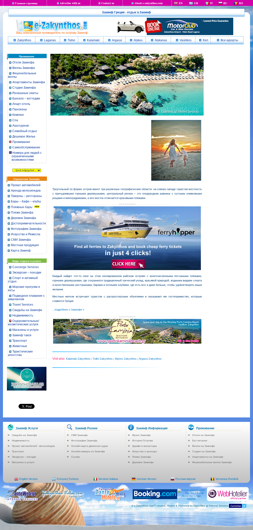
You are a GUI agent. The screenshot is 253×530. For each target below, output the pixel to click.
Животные (19, 346)
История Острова (142, 440)
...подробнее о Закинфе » (68, 309)
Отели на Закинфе (203, 435)
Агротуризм (20, 125)
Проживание (21, 142)
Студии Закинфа (24, 87)
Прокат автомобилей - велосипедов (33, 446)
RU (225, 3)
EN (181, 3)
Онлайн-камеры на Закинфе (88, 451)
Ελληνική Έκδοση (68, 478)
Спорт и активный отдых (23, 279)
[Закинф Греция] (52, 33)
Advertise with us (70, 3)
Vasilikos (185, 40)
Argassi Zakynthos (150, 358)
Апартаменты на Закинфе (207, 456)
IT (211, 3)
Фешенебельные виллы (22, 75)
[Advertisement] (89, 148)
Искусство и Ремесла (25, 234)
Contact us (107, 3)
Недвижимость (22, 315)
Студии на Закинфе (204, 451)
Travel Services (22, 304)
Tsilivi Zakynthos (103, 358)
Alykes (138, 40)
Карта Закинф (21, 250)
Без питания (199, 440)
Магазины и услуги (25, 330)
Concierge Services (25, 267)
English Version (28, 478)
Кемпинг (18, 115)
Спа (15, 120)
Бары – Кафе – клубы (26, 201)
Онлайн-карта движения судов (89, 446)
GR (196, 3)
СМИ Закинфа (21, 239)
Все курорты (229, 40)
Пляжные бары (21, 207)
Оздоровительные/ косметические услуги (23, 322)
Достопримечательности (28, 223)
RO (241, 3)
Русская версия (185, 478)
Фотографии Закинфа (26, 229)
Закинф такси (21, 335)
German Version (146, 478)
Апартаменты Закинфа (28, 82)
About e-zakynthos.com (148, 3)
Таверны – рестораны (26, 196)
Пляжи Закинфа (22, 212)
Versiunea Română (226, 478)
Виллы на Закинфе (203, 446)
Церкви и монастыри (144, 446)
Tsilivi (71, 40)
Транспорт (19, 340)
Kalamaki (93, 40)
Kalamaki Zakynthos (78, 358)
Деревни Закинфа (23, 218)
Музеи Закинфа (141, 435)
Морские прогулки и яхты (24, 288)
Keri (205, 40)
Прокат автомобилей (26, 185)
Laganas (50, 40)
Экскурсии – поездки (26, 272)
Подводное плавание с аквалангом (26, 297)
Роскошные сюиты (25, 93)
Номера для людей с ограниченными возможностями (25, 156)
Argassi (117, 40)
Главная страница (26, 3)
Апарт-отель (21, 104)
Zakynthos (24, 40)
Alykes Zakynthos (126, 358)
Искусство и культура (144, 451)
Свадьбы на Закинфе (27, 310)
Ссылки (75, 456)
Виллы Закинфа (23, 68)
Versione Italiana (108, 478)
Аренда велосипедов (26, 190)
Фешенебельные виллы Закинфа (212, 462)
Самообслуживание (26, 147)
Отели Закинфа (23, 62)
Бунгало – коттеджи (26, 98)
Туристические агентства (20, 353)
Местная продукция (25, 245)
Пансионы (19, 109)
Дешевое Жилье (23, 136)
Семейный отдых (24, 131)
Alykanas (161, 40)
